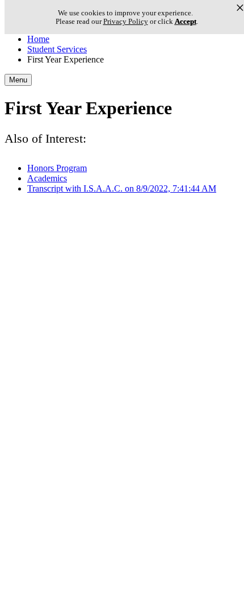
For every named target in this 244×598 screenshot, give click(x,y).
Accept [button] (185, 21)
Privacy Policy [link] (125, 21)
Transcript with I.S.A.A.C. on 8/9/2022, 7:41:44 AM (121, 188)
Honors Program (57, 168)
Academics (47, 178)
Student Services (57, 49)
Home (38, 39)
